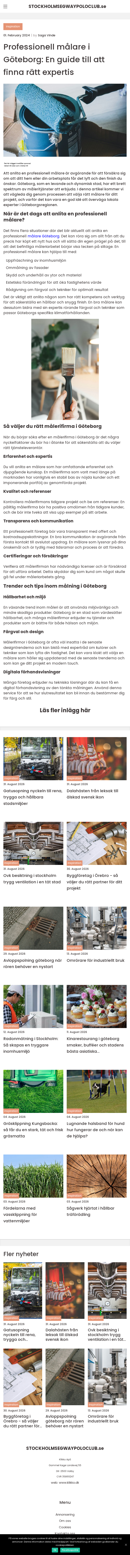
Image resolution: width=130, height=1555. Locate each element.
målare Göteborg (43, 236)
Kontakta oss (65, 1533)
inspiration (13, 26)
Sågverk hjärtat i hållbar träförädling (90, 1211)
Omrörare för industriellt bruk (95, 960)
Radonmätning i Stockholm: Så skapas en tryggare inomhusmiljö (30, 1045)
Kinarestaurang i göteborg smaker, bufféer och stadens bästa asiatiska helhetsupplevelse (95, 1045)
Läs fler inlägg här (65, 710)
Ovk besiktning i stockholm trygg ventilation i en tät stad (32, 879)
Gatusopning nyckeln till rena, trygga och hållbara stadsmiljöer (32, 797)
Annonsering (65, 1514)
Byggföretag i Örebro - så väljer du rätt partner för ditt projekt (94, 882)
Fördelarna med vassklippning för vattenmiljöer (20, 1214)
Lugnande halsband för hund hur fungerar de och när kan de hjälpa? (96, 1130)
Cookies (65, 1527)
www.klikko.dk (69, 1482)
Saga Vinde (46, 35)
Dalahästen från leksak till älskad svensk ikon (92, 794)
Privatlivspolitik (70, 1550)
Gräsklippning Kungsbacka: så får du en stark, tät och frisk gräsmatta (33, 1130)
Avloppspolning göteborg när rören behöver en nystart (32, 963)
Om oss (65, 1521)
